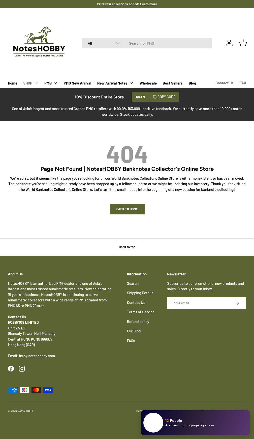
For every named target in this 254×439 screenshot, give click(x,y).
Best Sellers (173, 83)
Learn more (148, 4)
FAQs (131, 340)
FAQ (243, 83)
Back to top (127, 247)
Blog (192, 83)
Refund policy (138, 321)
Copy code (166, 97)
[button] (243, 42)
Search (133, 283)
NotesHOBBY (25, 410)
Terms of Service (141, 312)
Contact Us (225, 83)
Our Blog (134, 331)
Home (12, 83)
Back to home (127, 209)
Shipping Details (140, 293)
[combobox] (147, 43)
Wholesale (148, 83)
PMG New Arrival (77, 83)
